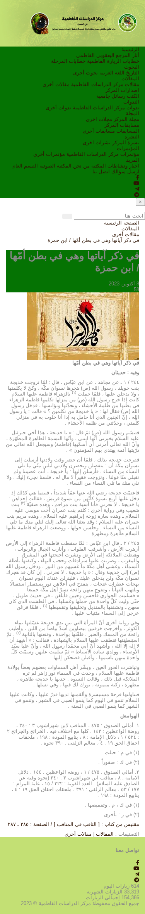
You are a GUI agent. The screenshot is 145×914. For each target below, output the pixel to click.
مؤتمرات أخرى (49, 154)
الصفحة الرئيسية (121, 223)
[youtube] (136, 183)
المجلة (132, 113)
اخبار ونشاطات (123, 166)
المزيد (132, 160)
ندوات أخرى (58, 108)
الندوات (131, 102)
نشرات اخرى (97, 142)
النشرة (132, 137)
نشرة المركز (125, 142)
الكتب (133, 96)
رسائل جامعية (110, 96)
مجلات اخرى (99, 119)
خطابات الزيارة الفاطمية (113, 61)
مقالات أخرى (56, 84)
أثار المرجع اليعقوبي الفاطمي (107, 55)
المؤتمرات (128, 148)
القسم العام (25, 166)
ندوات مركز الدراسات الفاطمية (106, 108)
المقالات (130, 78)
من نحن (81, 166)
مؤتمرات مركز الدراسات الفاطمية (103, 154)
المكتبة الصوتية (55, 166)
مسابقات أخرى (99, 131)
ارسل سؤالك (125, 172)
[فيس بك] (137, 177)
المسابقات (127, 131)
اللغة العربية (112, 73)
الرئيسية (130, 49)
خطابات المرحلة (68, 61)
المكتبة (98, 166)
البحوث (131, 67)
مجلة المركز (126, 119)
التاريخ (132, 73)
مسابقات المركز (121, 125)
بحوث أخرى (85, 73)
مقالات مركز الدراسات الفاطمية (105, 84)
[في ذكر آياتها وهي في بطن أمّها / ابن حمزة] (83, 325)
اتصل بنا (101, 172)
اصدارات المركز (122, 90)
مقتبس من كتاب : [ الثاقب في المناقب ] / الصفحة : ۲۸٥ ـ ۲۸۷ (73, 824)
